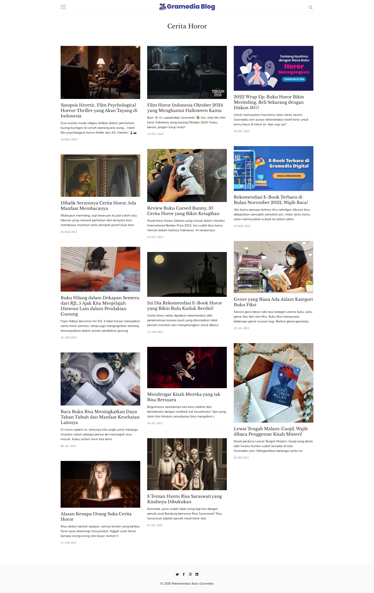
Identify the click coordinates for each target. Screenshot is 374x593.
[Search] (310, 7)
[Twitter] (177, 574)
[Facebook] (184, 574)
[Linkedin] (197, 574)
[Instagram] (190, 574)
